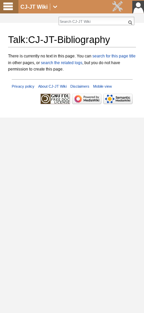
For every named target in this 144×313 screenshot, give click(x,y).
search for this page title (114, 56)
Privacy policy (23, 86)
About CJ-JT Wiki (52, 86)
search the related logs (61, 62)
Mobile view (102, 86)
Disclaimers (79, 86)
